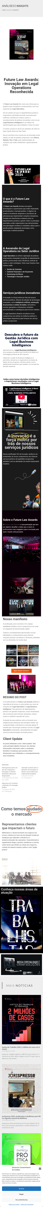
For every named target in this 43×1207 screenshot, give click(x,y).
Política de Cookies (14, 1204)
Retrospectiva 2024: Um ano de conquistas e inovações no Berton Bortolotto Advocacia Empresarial (10, 772)
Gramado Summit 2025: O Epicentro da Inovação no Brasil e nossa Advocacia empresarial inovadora (30, 771)
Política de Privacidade (26, 1204)
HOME (4, 10)
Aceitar (21, 1189)
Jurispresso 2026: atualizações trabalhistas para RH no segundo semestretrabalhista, (21, 1117)
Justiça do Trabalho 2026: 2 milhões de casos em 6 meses (21, 1048)
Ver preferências (21, 1200)
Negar (21, 1194)
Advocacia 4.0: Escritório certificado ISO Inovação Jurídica (10, 785)
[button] (40, 1169)
